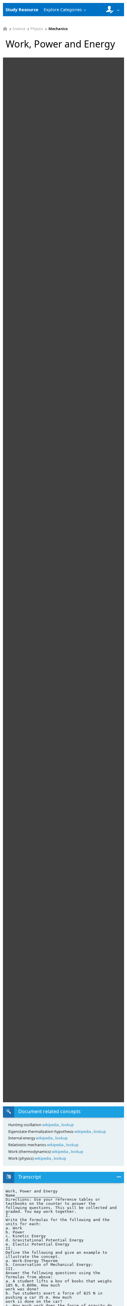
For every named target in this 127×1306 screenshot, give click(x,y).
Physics (36, 29)
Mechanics (58, 29)
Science (18, 29)
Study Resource (22, 9)
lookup (67, 1124)
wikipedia (51, 1124)
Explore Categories (63, 9)
